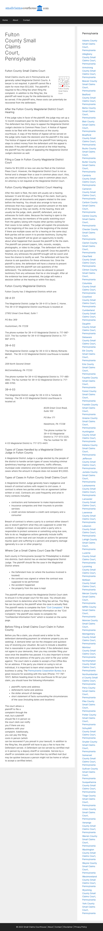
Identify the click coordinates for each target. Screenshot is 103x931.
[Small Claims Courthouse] (30, 8)
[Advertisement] (56, 43)
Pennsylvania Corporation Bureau (45, 670)
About (15, 20)
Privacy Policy (80, 927)
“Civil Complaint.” (54, 607)
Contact (26, 20)
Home (5, 20)
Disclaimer (68, 927)
